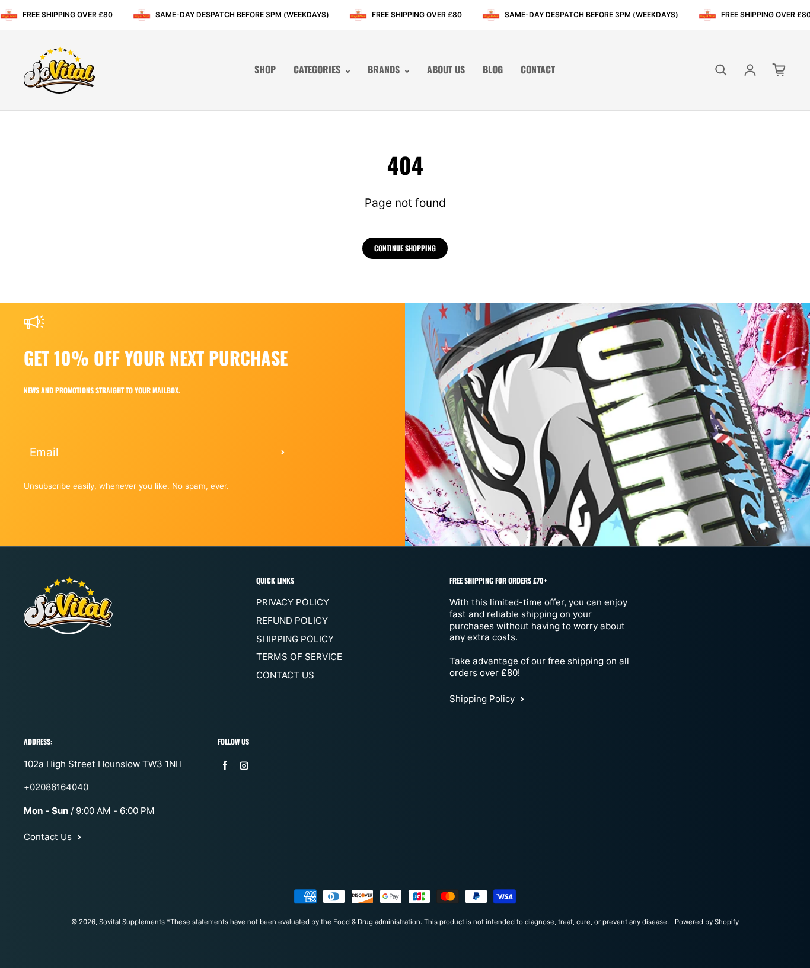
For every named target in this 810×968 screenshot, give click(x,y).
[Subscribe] (283, 452)
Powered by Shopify (707, 922)
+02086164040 (56, 787)
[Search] (721, 70)
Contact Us (285, 675)
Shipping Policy (295, 639)
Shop (265, 69)
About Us (446, 69)
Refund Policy (292, 620)
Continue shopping (405, 248)
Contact (538, 69)
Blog (493, 69)
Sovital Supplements (133, 922)
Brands (385, 69)
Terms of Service (299, 656)
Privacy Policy (292, 602)
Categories (318, 69)
